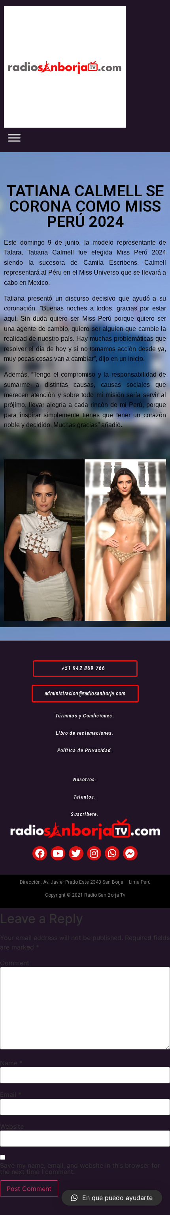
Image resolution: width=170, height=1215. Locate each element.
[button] (85, 668)
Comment (14, 963)
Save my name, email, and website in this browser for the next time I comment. (80, 1168)
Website (12, 1126)
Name (11, 1063)
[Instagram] (94, 853)
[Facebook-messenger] (130, 853)
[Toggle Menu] (14, 137)
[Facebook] (39, 853)
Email (10, 1094)
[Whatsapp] (112, 853)
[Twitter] (76, 853)
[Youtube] (58, 853)
